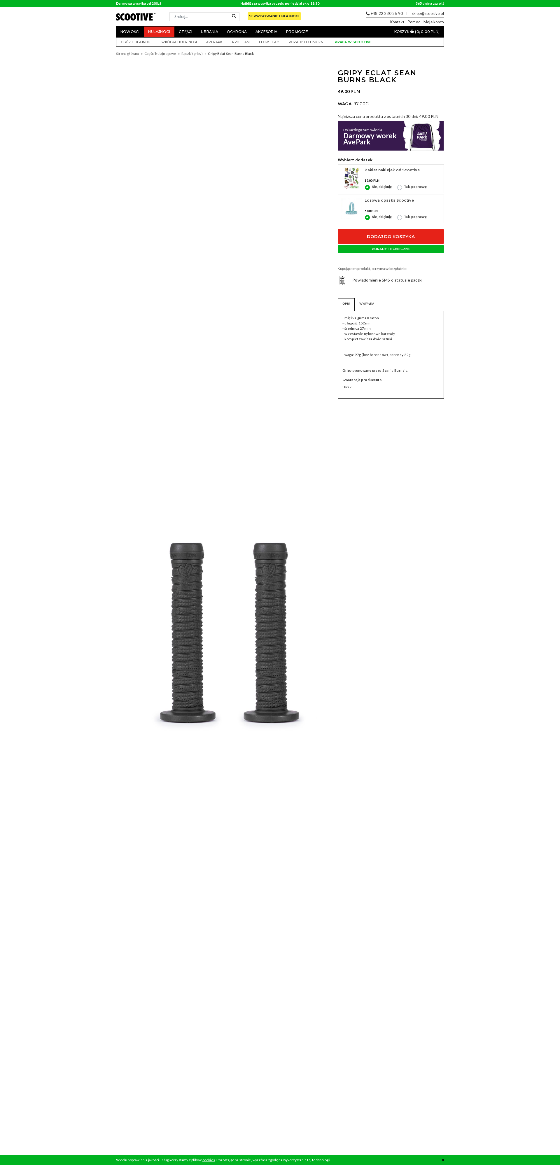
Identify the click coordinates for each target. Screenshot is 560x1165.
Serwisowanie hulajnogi (274, 16)
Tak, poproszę (415, 186)
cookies (208, 1160)
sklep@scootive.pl (428, 13)
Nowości (129, 31)
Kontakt (397, 22)
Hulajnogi (159, 31)
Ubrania (209, 31)
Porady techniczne (307, 42)
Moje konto (434, 22)
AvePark (214, 42)
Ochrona (237, 31)
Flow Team (269, 42)
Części (185, 31)
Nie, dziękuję (382, 186)
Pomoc (414, 22)
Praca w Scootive (353, 42)
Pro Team (241, 42)
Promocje (297, 31)
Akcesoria (266, 31)
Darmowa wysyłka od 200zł (138, 3)
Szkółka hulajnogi (179, 42)
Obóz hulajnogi (136, 42)
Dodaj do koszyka (391, 236)
